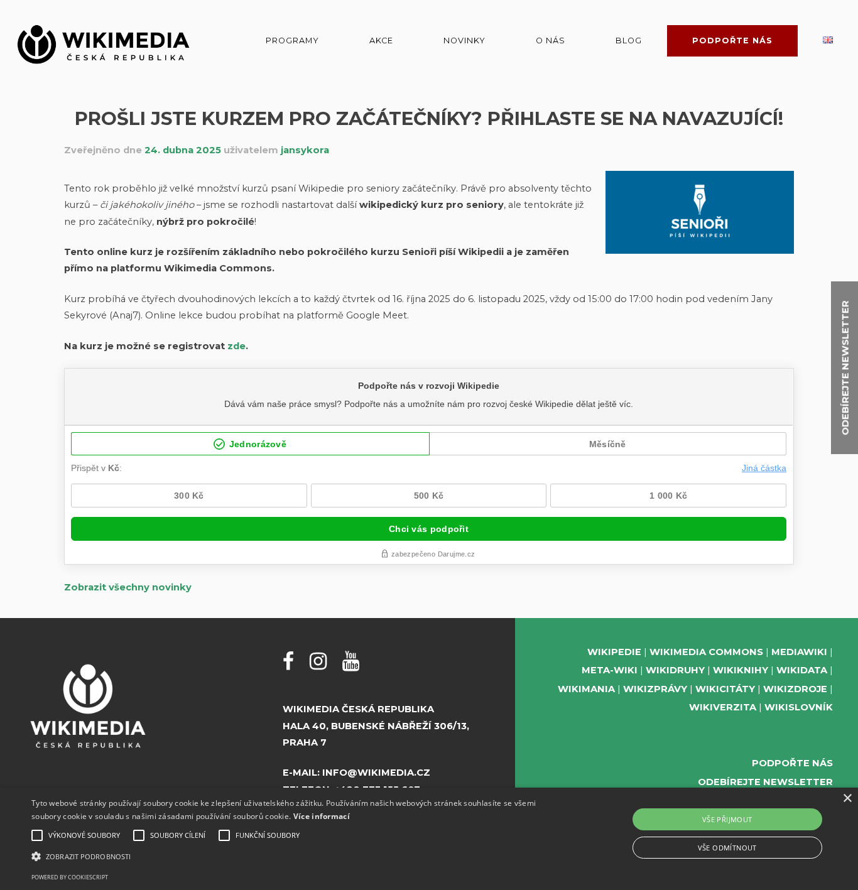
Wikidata (801, 670)
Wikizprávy (655, 689)
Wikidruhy (675, 670)
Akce (381, 40)
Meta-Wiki (610, 670)
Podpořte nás (732, 40)
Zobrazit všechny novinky (128, 587)
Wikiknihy (740, 670)
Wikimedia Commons (706, 652)
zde (236, 346)
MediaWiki (799, 652)
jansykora (305, 150)
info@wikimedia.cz (376, 772)
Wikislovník (798, 707)
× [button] (847, 798)
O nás (550, 40)
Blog (629, 40)
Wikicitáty (725, 689)
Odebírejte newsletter (765, 782)
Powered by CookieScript (69, 877)
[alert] (429, 839)
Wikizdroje (795, 689)
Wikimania (586, 689)
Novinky (464, 40)
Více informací (321, 816)
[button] (289, 856)
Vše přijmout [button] (727, 819)
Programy (292, 40)
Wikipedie (614, 652)
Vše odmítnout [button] (727, 847)
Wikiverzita (722, 707)
